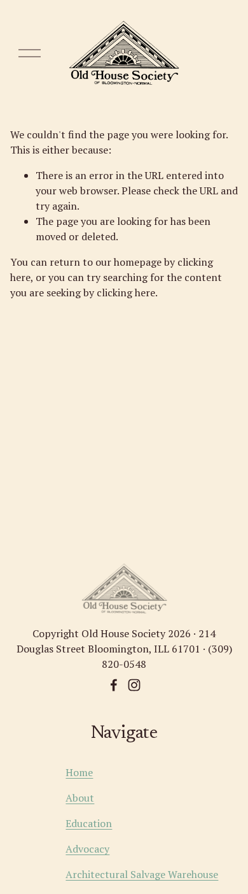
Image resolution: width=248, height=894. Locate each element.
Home (79, 772)
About (79, 798)
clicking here (126, 292)
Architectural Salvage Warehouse (141, 874)
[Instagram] (134, 685)
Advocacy (87, 849)
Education (88, 823)
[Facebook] (113, 685)
